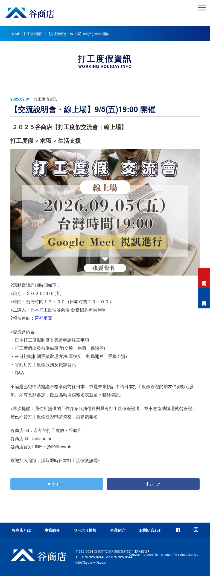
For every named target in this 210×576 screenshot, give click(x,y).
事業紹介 (52, 530)
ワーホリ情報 (85, 530)
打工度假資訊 (33, 33)
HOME (15, 33)
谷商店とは (21, 530)
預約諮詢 (204, 298)
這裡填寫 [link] (43, 318)
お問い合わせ (150, 530)
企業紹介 (118, 530)
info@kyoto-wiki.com (90, 562)
